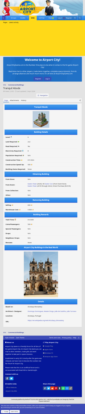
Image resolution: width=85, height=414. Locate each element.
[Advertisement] (42, 39)
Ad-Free (41, 18)
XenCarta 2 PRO (33, 401)
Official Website (11, 387)
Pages (5, 22)
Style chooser (9, 338)
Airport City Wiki (11, 391)
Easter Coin (49, 184)
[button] (7, 18)
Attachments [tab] (14, 100)
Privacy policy (66, 338)
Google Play (48, 346)
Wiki (33, 18)
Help (74, 338)
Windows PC (48, 353)
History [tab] (23, 100)
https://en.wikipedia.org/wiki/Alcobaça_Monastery (46, 320)
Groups (13, 18)
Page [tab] (6, 100)
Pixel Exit (71, 399)
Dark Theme (20, 338)
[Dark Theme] (75, 18)
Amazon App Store (51, 357)
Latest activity (13, 22)
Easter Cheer (32, 184)
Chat (51, 18)
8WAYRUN (53, 401)
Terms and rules (55, 338)
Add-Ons (49, 399)
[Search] (80, 18)
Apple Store (48, 349)
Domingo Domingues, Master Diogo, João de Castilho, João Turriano (52, 311)
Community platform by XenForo (28, 399)
